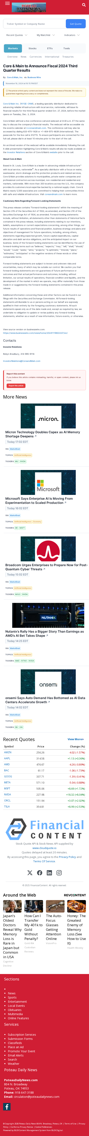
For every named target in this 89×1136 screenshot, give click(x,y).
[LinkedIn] (49, 873)
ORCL (7, 800)
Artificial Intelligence (22, 455)
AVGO (17, 594)
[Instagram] (59, 873)
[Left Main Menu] (7, 3)
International (52, 56)
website (54, 152)
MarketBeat (15, 449)
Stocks (32, 48)
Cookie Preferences (43, 1127)
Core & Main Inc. (11, 103)
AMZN (7, 752)
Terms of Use (70, 1123)
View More (75, 739)
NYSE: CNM (27, 103)
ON (21, 727)
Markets (13, 48)
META (7, 782)
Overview (12, 56)
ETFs (50, 48)
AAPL (7, 758)
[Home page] (29, 7)
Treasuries (68, 56)
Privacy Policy (67, 857)
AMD (17, 661)
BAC (6, 770)
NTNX (24, 661)
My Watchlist (43, 35)
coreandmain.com (54, 194)
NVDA (22, 461)
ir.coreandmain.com (36, 128)
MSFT (22, 528)
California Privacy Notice (22, 1127)
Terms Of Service (44, 861)
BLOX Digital (57, 1130)
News (23, 56)
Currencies (36, 56)
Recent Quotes (14, 35)
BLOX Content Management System (30, 1130)
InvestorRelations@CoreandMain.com (21, 361)
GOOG (8, 776)
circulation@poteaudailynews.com (36, 1097)
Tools (66, 48)
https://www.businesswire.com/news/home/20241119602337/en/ (35, 333)
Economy (37, 521)
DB (16, 528)
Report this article (16, 386)
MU (16, 461)
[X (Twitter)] (30, 873)
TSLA (7, 806)
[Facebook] (39, 873)
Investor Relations (16, 152)
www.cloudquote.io (44, 848)
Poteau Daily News (27, 1123)
